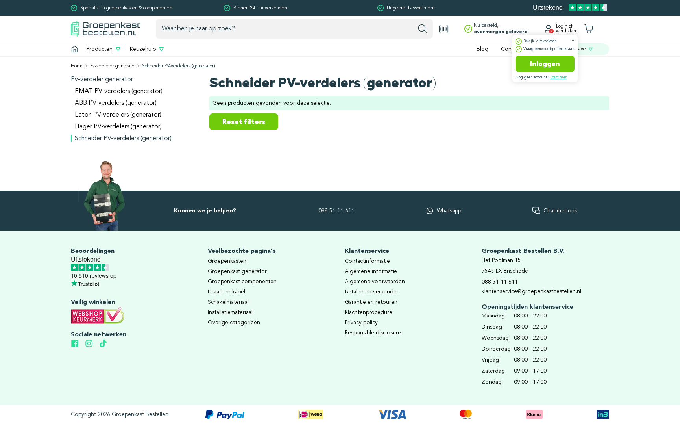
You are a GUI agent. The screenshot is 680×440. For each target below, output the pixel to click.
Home (77, 66)
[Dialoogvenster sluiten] (573, 40)
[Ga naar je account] (548, 28)
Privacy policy (361, 322)
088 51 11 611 (336, 211)
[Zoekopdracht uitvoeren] (422, 29)
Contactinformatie (367, 261)
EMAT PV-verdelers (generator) (119, 91)
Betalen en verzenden (372, 292)
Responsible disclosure (373, 333)
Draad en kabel (226, 292)
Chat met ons (560, 211)
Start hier (558, 77)
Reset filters (243, 121)
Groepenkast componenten (242, 281)
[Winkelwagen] (588, 28)
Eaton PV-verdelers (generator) (118, 115)
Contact (511, 49)
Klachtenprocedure (368, 312)
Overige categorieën (234, 322)
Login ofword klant (567, 28)
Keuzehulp (143, 49)
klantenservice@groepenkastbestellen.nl (531, 291)
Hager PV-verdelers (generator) (118, 127)
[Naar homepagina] (105, 28)
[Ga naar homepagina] (75, 49)
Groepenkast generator (237, 271)
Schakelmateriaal (228, 302)
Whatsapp (449, 211)
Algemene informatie (371, 271)
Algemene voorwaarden (375, 281)
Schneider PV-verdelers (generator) (123, 139)
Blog (482, 49)
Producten (100, 49)
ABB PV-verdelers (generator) (116, 103)
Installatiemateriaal (230, 312)
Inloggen (545, 63)
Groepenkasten (227, 261)
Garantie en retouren (371, 302)
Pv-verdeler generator (113, 66)
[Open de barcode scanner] (444, 29)
